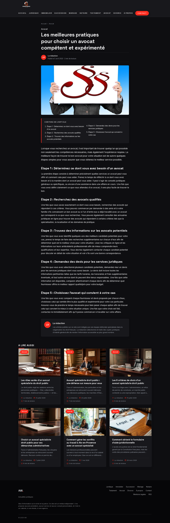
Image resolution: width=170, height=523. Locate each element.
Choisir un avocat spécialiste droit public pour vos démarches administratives (36, 442)
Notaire (84, 13)
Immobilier (46, 13)
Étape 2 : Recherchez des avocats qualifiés (64, 133)
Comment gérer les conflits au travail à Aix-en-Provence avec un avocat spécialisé (81, 442)
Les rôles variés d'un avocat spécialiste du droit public (35, 382)
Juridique (34, 13)
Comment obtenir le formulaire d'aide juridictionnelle (128, 441)
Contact (142, 13)
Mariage (73, 13)
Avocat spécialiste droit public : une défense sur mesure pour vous (84, 382)
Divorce (117, 13)
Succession (60, 13)
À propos (128, 13)
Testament (95, 13)
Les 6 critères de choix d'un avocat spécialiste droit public (128, 382)
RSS (150, 494)
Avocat (107, 13)
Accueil (22, 13)
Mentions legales (139, 494)
